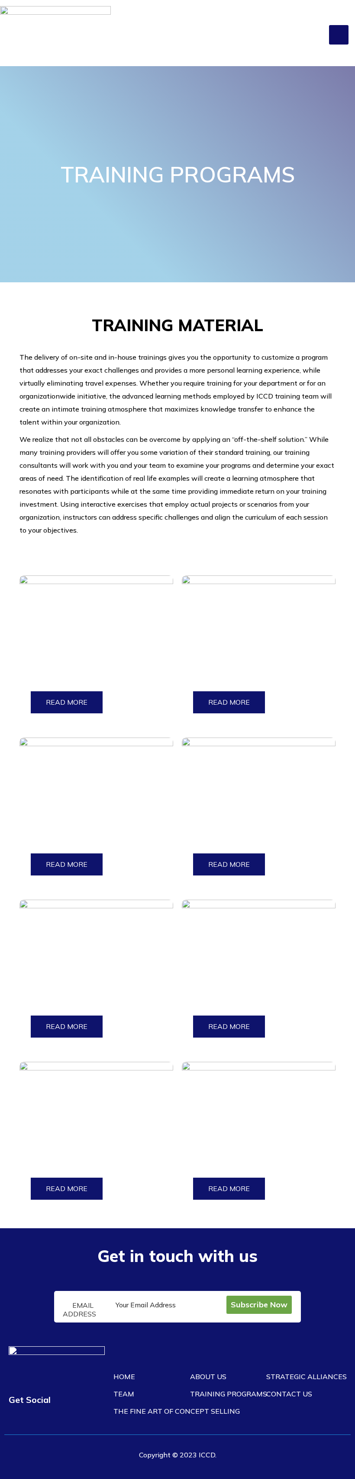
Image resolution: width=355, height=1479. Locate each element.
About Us (208, 1376)
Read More (66, 702)
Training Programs (228, 1394)
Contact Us (289, 1394)
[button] (339, 35)
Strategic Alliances (306, 1376)
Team (123, 1394)
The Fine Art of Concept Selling (176, 1411)
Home (124, 1376)
